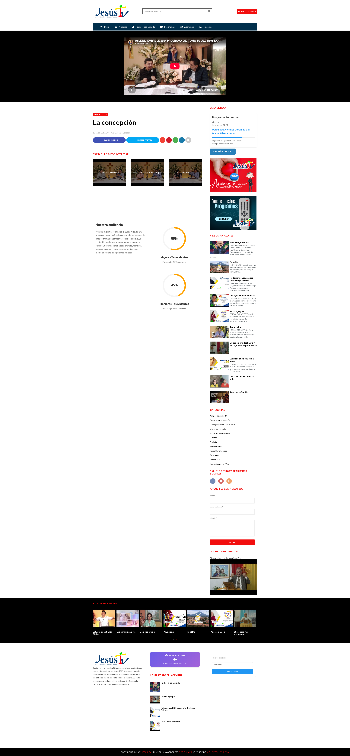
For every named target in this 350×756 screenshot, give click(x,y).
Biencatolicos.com (218, 752)
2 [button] (176, 641)
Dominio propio (147, 632)
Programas (169, 26)
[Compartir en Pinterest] (188, 140)
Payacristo (169, 632)
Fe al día (213, 442)
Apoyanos (189, 26)
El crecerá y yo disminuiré (241, 633)
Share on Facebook (110, 140)
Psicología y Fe (237, 311)
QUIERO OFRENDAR (247, 11)
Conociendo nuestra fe (220, 420)
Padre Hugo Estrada (145, 26)
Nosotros (207, 26)
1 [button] (173, 641)
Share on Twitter (144, 140)
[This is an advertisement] (233, 191)
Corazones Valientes (170, 722)
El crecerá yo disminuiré (220, 433)
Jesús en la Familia (239, 392)
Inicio (106, 26)
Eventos (213, 437)
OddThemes (185, 752)
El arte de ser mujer (218, 429)
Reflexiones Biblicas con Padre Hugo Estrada (241, 279)
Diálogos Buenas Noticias (242, 295)
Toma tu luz (101, 114)
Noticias (122, 26)
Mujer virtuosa (216, 446)
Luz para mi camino (125, 632)
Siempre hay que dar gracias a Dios (226, 558)
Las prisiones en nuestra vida (242, 377)
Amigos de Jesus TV (219, 416)
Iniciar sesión (232, 672)
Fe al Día (234, 262)
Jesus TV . (147, 752)
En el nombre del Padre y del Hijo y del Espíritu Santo (243, 344)
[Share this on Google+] (162, 140)
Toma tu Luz (236, 327)
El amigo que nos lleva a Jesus (222, 424)
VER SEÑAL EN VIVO (222, 151)
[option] (104, 621)
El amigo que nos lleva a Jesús (242, 360)
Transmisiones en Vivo (219, 464)
